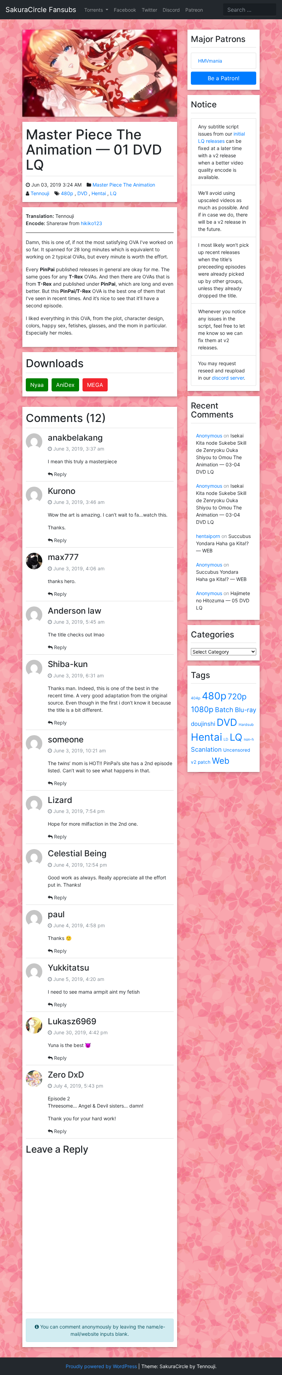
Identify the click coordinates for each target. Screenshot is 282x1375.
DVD (82, 193)
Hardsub (246, 724)
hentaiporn (208, 536)
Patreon (194, 10)
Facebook (125, 10)
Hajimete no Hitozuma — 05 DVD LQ (223, 600)
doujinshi (203, 723)
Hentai (98, 193)
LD (226, 739)
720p (237, 696)
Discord (171, 10)
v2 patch (200, 762)
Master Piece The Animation (124, 185)
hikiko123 (91, 223)
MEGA (95, 384)
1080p (202, 709)
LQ (113, 193)
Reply (60, 474)
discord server (228, 378)
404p (195, 698)
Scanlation (206, 749)
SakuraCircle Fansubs (41, 10)
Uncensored (236, 750)
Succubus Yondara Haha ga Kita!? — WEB (223, 543)
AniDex (65, 384)
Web (220, 760)
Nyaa (37, 384)
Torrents (94, 10)
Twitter (149, 10)
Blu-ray (245, 709)
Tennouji (40, 193)
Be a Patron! (223, 78)
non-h (249, 739)
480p (67, 193)
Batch (224, 710)
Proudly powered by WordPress (101, 1366)
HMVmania (210, 61)
